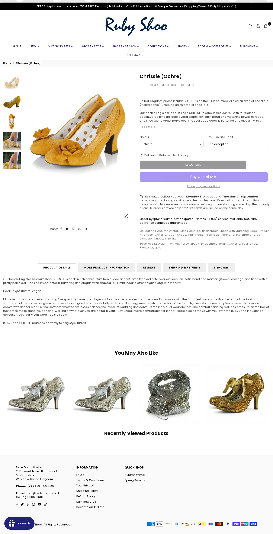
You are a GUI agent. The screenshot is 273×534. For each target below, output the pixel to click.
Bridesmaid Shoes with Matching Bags (229, 231)
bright (223, 244)
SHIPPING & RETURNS (184, 268)
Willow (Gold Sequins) (237, 388)
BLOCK (195, 244)
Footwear (146, 247)
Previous (26, 147)
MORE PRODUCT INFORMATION (106, 268)
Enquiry (182, 155)
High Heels (196, 235)
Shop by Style (91, 46)
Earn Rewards (86, 502)
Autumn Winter (167, 231)
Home (17, 46)
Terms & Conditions (90, 480)
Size (219, 137)
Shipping (168, 105)
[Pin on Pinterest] (73, 229)
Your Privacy (85, 485)
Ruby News (248, 46)
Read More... (149, 127)
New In (35, 46)
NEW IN (170, 239)
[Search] (250, 26)
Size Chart (226, 137)
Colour (145, 137)
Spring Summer (136, 480)
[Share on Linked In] (79, 229)
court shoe (249, 244)
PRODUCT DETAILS (57, 268)
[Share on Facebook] (61, 229)
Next (129, 147)
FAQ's (80, 475)
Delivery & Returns (157, 155)
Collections (157, 46)
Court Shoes (177, 235)
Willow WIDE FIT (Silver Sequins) (103, 388)
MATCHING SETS (59, 46)
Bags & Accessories (213, 46)
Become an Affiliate (90, 507)
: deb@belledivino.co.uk (42, 493)
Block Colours (190, 231)
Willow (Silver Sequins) (36, 388)
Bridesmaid (209, 244)
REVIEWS (149, 268)
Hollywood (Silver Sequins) (170, 388)
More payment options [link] (203, 186)
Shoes (182, 46)
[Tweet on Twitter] (67, 229)
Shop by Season (124, 46)
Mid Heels (212, 235)
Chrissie (160, 235)
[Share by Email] (85, 229)
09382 (152, 244)
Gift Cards (135, 55)
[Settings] (258, 26)
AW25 (185, 244)
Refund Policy (86, 496)
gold (158, 247)
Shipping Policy (87, 491)
